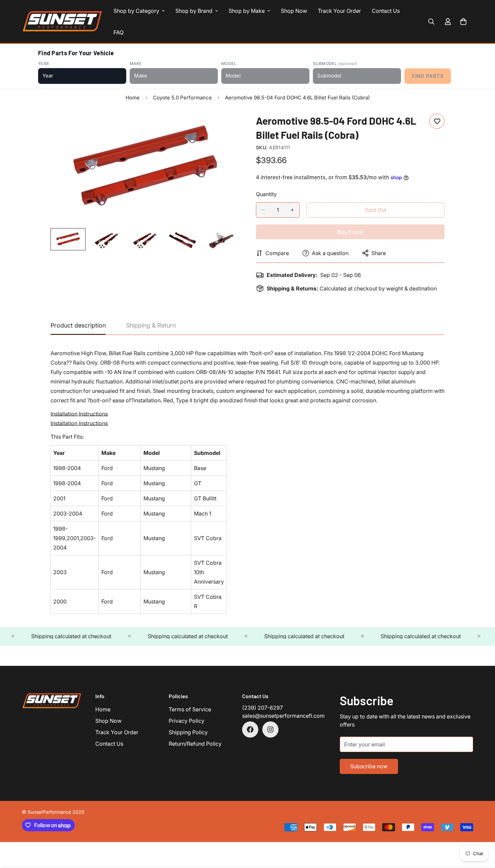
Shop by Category (136, 10)
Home (133, 97)
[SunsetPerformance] (62, 21)
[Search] (431, 21)
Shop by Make (247, 10)
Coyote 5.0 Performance (182, 97)
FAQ (118, 32)
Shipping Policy (188, 732)
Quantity (266, 194)
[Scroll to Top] (482, 831)
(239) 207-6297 (262, 707)
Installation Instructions (79, 413)
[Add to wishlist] (436, 121)
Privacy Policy (186, 720)
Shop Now (294, 10)
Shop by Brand (193, 10)
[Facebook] (250, 729)
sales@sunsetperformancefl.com (283, 715)
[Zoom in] (224, 126)
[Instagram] (270, 729)
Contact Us (386, 10)
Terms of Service (190, 709)
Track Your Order (339, 10)
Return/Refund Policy (195, 743)
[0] (463, 21)
